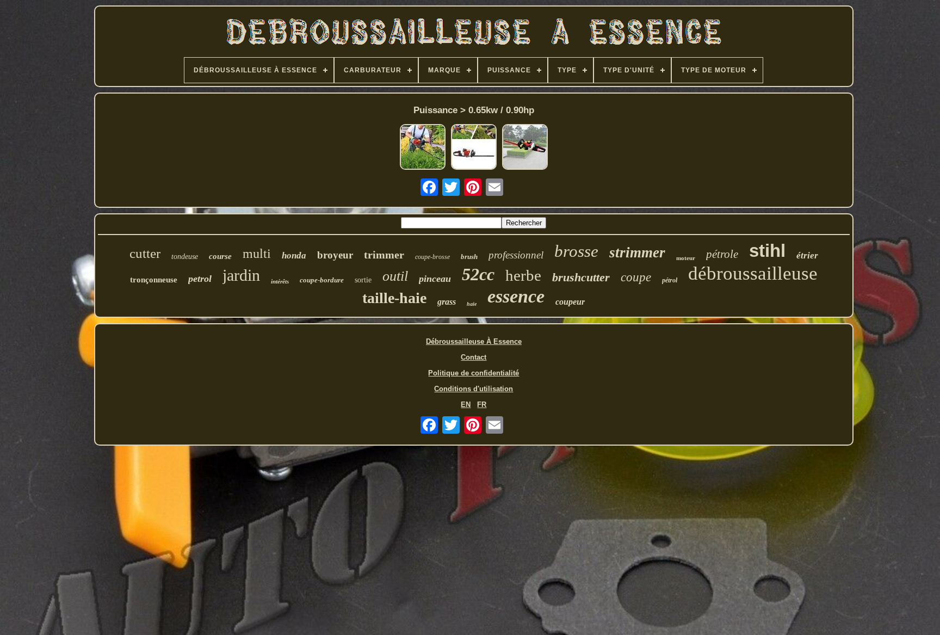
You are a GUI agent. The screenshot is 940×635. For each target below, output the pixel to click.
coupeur (570, 301)
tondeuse (184, 256)
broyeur (335, 255)
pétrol (669, 280)
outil (395, 276)
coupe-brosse (432, 257)
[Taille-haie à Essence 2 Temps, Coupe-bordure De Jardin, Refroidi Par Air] (473, 147)
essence (516, 296)
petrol (200, 278)
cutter (144, 253)
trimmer (384, 255)
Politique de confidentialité (473, 373)
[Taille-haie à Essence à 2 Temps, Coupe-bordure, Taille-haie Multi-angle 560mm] (422, 147)
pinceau (435, 278)
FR (481, 404)
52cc (478, 274)
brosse (576, 251)
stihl (767, 251)
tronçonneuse (153, 279)
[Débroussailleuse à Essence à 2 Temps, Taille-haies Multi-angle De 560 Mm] (524, 147)
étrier (807, 255)
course (220, 256)
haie (472, 304)
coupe (636, 277)
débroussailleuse (753, 273)
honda (294, 255)
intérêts (280, 281)
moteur (685, 258)
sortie (363, 280)
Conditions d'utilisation (473, 389)
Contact (473, 357)
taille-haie (394, 297)
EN (466, 404)
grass (446, 301)
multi (257, 253)
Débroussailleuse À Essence (474, 341)
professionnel (515, 255)
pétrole (722, 254)
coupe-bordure (322, 280)
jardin (241, 275)
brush (469, 256)
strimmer (637, 252)
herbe (523, 275)
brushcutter (581, 277)
